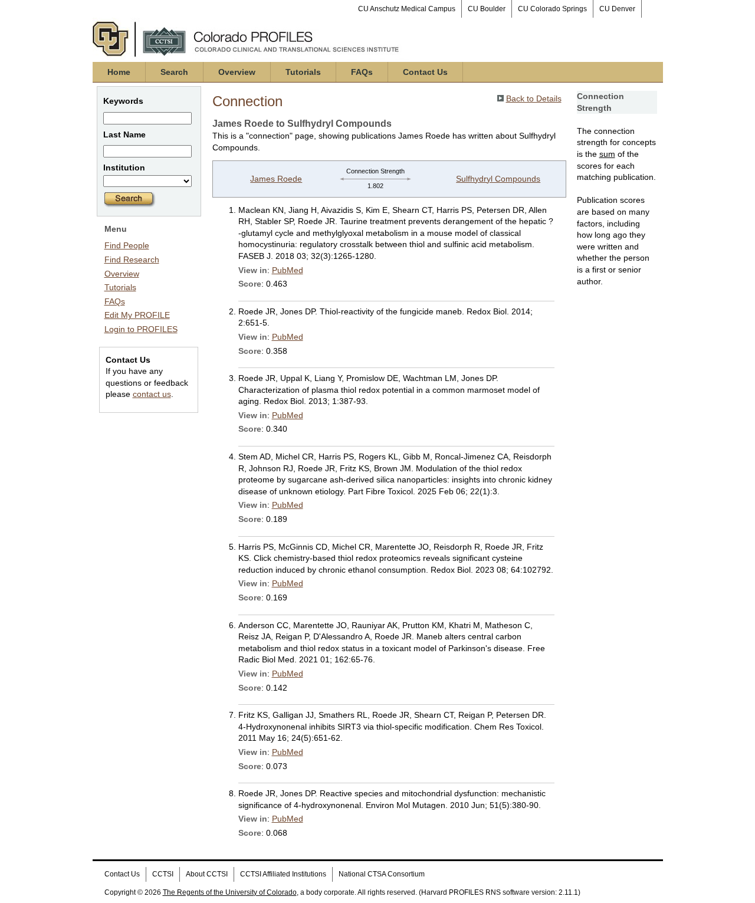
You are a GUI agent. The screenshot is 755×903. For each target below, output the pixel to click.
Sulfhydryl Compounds (498, 178)
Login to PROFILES (141, 329)
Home (118, 72)
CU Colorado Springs (552, 9)
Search (174, 72)
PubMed (287, 270)
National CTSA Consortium (382, 874)
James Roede (276, 178)
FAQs (362, 72)
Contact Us (425, 72)
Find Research (131, 259)
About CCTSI (207, 874)
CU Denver (617, 9)
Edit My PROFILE (137, 315)
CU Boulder (486, 9)
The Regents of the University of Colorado (230, 892)
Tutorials (303, 72)
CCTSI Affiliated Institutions (283, 874)
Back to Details (534, 98)
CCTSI (162, 874)
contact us (152, 394)
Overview (236, 72)
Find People (126, 245)
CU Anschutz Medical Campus (406, 9)
